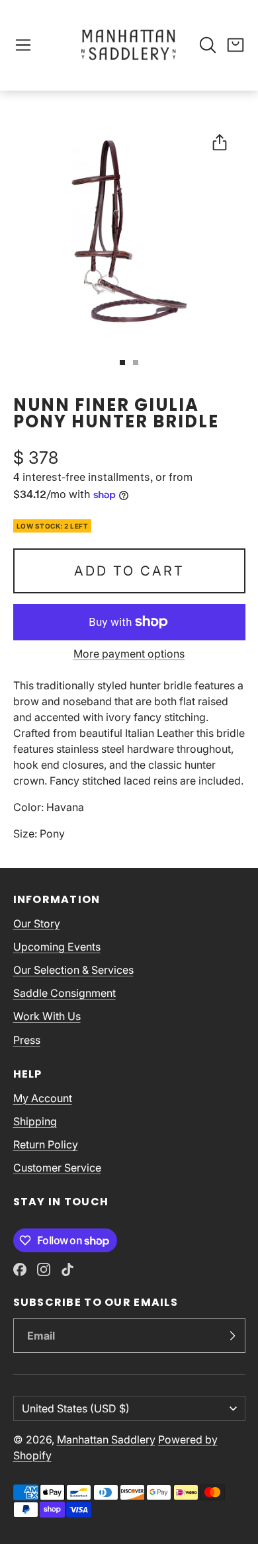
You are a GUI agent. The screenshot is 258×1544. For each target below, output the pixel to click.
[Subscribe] (232, 1335)
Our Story (36, 923)
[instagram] (43, 1269)
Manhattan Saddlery (106, 1439)
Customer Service (57, 1167)
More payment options (129, 653)
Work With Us (47, 1016)
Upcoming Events (57, 946)
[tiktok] (67, 1269)
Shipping (35, 1121)
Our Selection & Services (73, 969)
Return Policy (45, 1144)
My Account (42, 1098)
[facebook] (19, 1269)
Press (26, 1040)
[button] (23, 45)
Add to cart (129, 571)
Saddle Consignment (64, 993)
